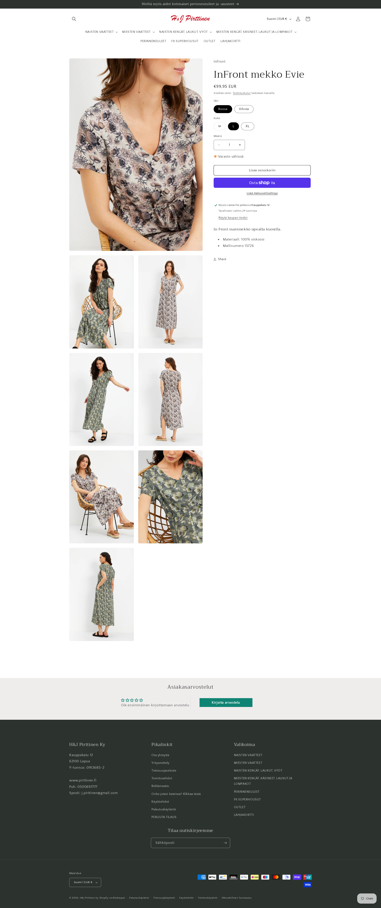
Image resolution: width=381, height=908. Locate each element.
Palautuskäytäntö (163, 809)
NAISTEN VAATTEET (248, 755)
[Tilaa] (225, 843)
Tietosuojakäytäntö (164, 898)
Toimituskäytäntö (207, 898)
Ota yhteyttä (160, 755)
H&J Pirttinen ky (89, 898)
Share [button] (222, 259)
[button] (74, 19)
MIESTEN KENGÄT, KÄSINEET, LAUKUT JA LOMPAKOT (263, 781)
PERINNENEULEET (247, 791)
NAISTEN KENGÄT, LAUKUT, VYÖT (258, 770)
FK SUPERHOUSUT (247, 799)
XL (248, 126)
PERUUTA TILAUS (163, 817)
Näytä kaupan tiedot (233, 218)
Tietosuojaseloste (163, 770)
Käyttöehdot (160, 802)
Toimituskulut (241, 92)
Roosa (223, 109)
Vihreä (244, 109)
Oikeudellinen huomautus (237, 898)
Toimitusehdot (161, 778)
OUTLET (240, 807)
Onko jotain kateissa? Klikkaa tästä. (176, 794)
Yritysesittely (160, 763)
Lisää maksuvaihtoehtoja (262, 193)
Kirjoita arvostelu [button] (226, 703)
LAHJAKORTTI (244, 815)
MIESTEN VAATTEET (248, 763)
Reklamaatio (160, 786)
